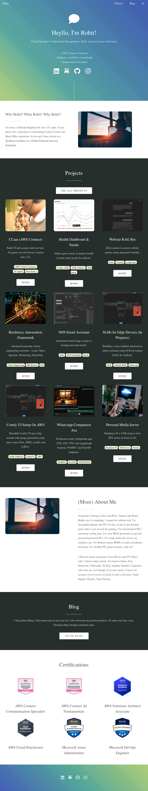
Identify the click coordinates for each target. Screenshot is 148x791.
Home (5, 3)
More (26, 282)
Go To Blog (74, 635)
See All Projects (74, 190)
